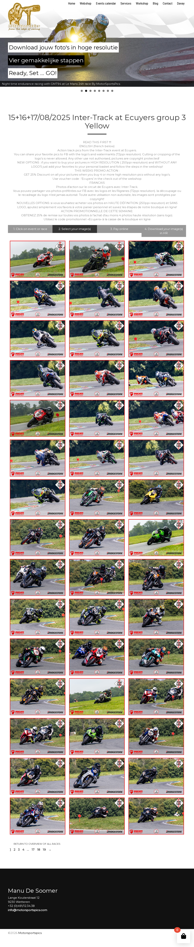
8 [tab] (112, 91)
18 (38, 849)
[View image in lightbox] (27, 271)
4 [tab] (95, 91)
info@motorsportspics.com (27, 910)
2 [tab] (86, 91)
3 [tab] (90, 91)
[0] (183, 936)
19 (44, 849)
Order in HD (49, 270)
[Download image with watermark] (34, 271)
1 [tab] (82, 91)
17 (33, 849)
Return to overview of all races (37, 843)
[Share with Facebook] (20, 271)
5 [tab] (99, 91)
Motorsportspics (30, 933)
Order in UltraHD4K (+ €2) (38, 275)
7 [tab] (108, 91)
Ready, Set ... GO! (32, 73)
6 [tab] (103, 91)
